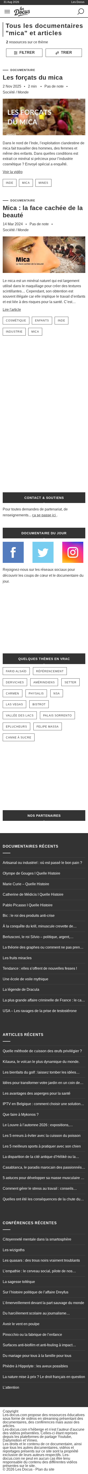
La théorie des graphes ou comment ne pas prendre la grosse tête (44, 947)
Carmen (12, 693)
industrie (14, 331)
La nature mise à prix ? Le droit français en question (44, 1377)
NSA (56, 693)
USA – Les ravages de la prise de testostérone (40, 1011)
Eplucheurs (16, 726)
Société (9, 92)
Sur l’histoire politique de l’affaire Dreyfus (35, 1292)
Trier (66, 52)
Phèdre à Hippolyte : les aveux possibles (35, 1366)
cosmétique (16, 320)
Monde (23, 92)
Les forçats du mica (33, 77)
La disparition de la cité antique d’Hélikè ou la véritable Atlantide (39, 1157)
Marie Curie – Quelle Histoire (26, 884)
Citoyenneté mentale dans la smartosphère (37, 1239)
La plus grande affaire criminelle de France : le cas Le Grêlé (43, 1000)
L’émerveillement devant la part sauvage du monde (43, 1303)
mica (26, 182)
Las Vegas (14, 704)
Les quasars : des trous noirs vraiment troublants (41, 1260)
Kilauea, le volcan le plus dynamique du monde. (41, 1062)
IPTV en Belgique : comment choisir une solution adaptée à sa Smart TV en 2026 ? (42, 1104)
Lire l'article (12, 309)
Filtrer (27, 52)
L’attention (11, 1387)
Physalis (36, 693)
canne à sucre (18, 737)
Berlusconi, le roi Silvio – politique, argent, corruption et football (36, 937)
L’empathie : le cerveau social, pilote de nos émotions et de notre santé (37, 1271)
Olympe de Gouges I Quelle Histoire (31, 873)
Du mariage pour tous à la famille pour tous (37, 1356)
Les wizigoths (14, 1250)
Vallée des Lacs (20, 715)
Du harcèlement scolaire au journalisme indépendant (34, 1313)
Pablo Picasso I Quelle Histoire (28, 905)
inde (9, 182)
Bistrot (39, 704)
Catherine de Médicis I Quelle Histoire (33, 894)
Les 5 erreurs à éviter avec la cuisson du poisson (42, 1136)
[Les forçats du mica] (44, 138)
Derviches (15, 682)
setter (70, 682)
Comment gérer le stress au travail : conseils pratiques (38, 1189)
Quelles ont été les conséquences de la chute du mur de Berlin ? (41, 1199)
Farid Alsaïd (16, 671)
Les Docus (23, 1469)
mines (43, 182)
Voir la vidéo (13, 172)
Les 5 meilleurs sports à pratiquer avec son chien (42, 1146)
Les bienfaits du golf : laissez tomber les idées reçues (39, 1072)
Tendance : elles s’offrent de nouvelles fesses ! (40, 968)
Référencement (50, 671)
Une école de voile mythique (25, 979)
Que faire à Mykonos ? (21, 1114)
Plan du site (44, 1469)
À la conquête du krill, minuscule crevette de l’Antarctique (38, 926)
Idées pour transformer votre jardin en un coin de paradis (41, 1083)
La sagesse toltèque (19, 1282)
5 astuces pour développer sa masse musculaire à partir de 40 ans (43, 1178)
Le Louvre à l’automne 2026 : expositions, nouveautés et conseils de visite (36, 1125)
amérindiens (44, 682)
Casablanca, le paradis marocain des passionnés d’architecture (42, 1167)
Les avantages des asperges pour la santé (36, 1093)
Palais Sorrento (57, 715)
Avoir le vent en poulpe (21, 1324)
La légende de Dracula (21, 989)
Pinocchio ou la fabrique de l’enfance (32, 1335)
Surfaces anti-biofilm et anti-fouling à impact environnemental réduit (37, 1345)
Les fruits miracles (17, 958)
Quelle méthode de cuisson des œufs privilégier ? (42, 1051)
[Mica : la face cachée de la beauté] (44, 276)
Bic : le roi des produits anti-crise (29, 915)
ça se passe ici (44, 515)
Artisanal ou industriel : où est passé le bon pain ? (42, 863)
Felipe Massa (48, 726)
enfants (42, 320)
